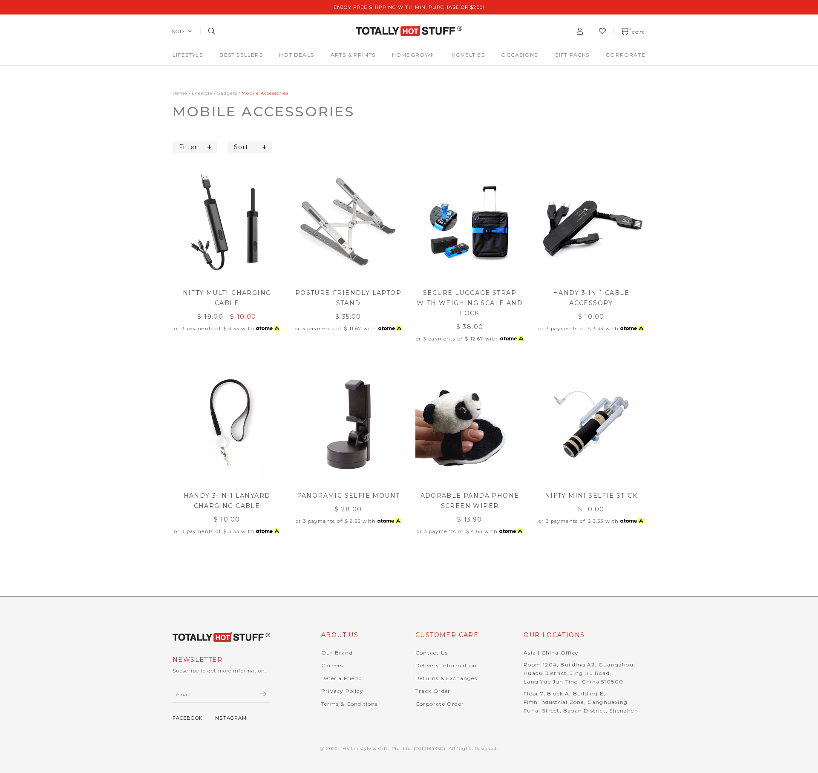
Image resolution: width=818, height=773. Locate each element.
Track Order (432, 691)
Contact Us (431, 652)
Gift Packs (572, 55)
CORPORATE (625, 55)
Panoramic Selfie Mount (348, 495)
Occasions (519, 55)
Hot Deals (296, 55)
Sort (241, 147)
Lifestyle (188, 55)
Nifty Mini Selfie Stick (591, 495)
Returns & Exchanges (446, 678)
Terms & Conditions (349, 704)
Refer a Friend (341, 678)
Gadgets (227, 93)
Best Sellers (240, 55)
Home (180, 93)
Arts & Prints (353, 55)
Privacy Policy (342, 691)
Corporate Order (439, 704)
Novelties (468, 55)
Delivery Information (446, 665)
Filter (188, 147)
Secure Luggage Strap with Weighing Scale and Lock (470, 303)
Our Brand (337, 652)
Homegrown (413, 55)
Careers (332, 665)
